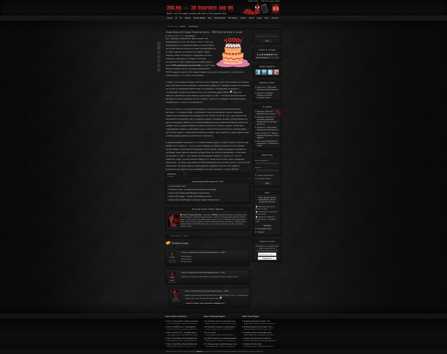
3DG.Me (214, 215)
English (186, 236)
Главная (169, 18)
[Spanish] (276, 55)
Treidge (175, 299)
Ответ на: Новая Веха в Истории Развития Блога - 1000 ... (203, 252)
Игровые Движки (199, 18)
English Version (253, 1)
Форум (259, 18)
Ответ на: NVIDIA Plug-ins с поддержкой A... (181, 327)
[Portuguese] (274, 55)
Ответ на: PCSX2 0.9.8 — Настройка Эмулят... (182, 332)
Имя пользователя (262, 160)
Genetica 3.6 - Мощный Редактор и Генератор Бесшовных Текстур (265, 95)
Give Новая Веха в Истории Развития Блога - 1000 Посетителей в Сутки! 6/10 (172, 174)
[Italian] (265, 55)
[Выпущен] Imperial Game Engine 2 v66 (257, 321)
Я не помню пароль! (263, 179)
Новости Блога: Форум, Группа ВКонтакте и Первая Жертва (190, 193)
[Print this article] (159, 66)
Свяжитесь (199, 351)
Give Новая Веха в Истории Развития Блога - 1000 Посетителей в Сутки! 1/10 (167, 174)
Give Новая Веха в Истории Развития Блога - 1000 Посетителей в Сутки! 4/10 (170, 174)
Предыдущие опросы (264, 229)
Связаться (275, 18)
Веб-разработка (220, 18)
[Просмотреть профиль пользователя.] (175, 297)
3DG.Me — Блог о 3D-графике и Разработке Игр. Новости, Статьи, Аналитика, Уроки (196, 14)
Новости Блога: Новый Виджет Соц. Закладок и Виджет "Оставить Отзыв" (194, 200)
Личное (251, 18)
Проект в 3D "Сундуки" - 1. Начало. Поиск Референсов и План (190, 196)
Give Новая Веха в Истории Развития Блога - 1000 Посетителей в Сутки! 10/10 (175, 174)
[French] (258, 55)
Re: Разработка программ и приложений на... (220, 327)
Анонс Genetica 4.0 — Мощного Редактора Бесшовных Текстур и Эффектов (268, 135)
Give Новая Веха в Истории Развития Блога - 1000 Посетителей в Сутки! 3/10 (169, 174)
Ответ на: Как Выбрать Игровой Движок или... (182, 338)
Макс (172, 280)
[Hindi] (262, 55)
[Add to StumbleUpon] (159, 52)
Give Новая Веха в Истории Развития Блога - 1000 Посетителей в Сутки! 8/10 (173, 174)
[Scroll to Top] (159, 70)
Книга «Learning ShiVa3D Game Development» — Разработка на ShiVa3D (267, 143)
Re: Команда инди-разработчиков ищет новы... (221, 344)
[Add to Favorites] (159, 48)
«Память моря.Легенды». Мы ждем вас (257, 338)
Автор (267, 18)
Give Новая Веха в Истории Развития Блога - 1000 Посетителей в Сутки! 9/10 (174, 174)
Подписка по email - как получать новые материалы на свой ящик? (193, 189)
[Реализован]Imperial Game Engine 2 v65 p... (259, 327)
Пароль (258, 168)
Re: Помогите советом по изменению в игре (220, 321)
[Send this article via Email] (159, 57)
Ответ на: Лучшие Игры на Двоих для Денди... (183, 321)
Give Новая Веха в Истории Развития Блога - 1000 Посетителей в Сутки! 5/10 (171, 174)
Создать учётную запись (265, 175)
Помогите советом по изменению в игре (257, 332)
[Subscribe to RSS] (159, 43)
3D (181, 18)
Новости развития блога (178, 186)
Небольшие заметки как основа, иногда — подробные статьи (265, 219)
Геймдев (188, 18)
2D (176, 18)
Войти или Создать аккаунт (270, 1)
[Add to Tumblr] (159, 61)
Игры (210, 18)
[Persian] (272, 55)
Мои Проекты (233, 18)
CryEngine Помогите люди (252, 344)
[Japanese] (267, 55)
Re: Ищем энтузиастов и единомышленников (220, 338)
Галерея (243, 18)
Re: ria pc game (210, 332)
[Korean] (269, 55)
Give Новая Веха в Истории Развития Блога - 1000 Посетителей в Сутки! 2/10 (168, 174)
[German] (260, 55)
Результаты (260, 232)
